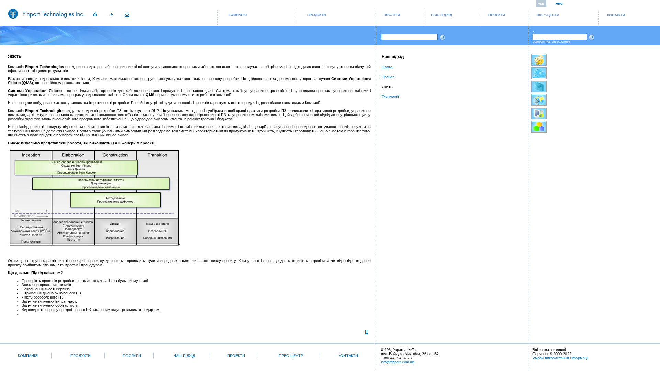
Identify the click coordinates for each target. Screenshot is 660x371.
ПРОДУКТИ (316, 15)
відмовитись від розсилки (551, 41)
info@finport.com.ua (397, 362)
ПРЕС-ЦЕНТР (548, 15)
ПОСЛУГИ (392, 15)
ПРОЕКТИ (496, 15)
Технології (390, 97)
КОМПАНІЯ (238, 15)
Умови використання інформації (560, 358)
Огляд (387, 67)
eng (559, 3)
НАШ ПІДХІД (441, 15)
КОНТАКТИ (616, 15)
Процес (388, 77)
